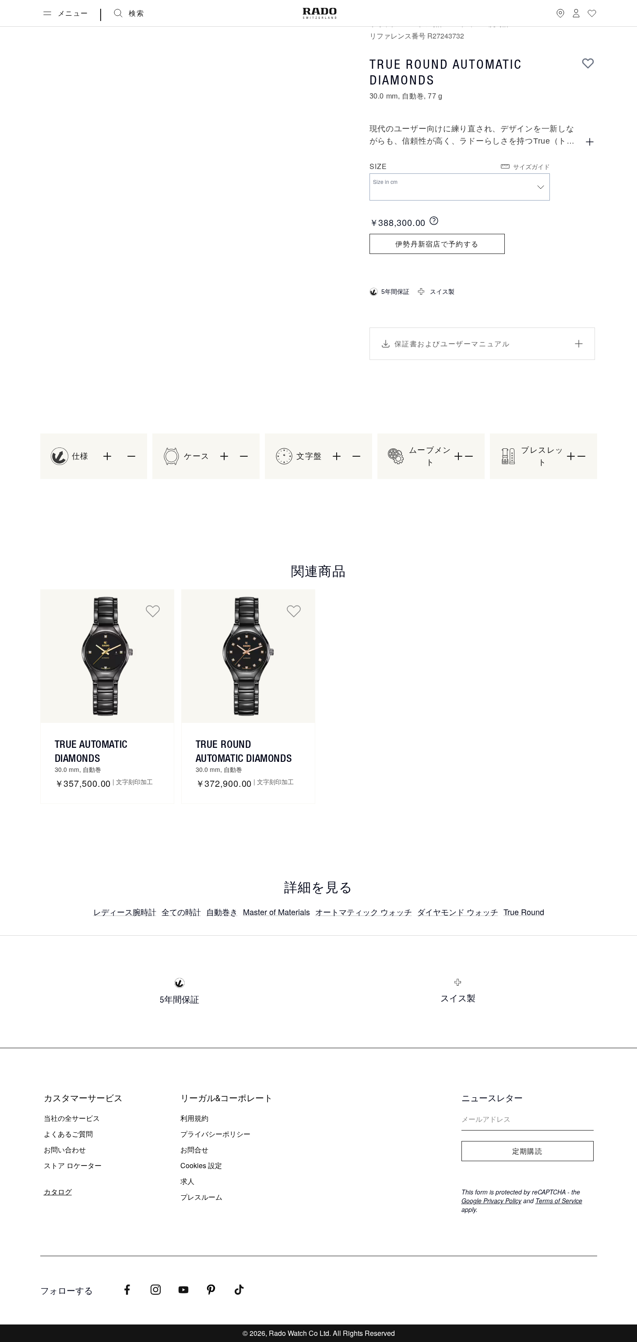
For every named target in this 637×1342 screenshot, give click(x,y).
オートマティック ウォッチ (363, 911)
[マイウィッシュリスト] (592, 13)
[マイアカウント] (576, 13)
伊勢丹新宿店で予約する (437, 244)
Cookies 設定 (201, 1165)
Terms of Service (558, 1200)
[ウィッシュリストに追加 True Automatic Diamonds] (153, 611)
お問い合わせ (65, 1150)
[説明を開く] (589, 142)
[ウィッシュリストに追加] (588, 63)
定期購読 (527, 1151)
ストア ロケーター (73, 1165)
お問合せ (194, 1150)
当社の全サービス (72, 1118)
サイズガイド (531, 166)
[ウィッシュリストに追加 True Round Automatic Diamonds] (294, 611)
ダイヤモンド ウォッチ (457, 911)
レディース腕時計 (124, 911)
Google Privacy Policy (491, 1200)
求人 (187, 1181)
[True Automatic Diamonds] (107, 656)
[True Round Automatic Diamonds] (248, 656)
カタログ (58, 1192)
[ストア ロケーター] (560, 13)
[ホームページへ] (319, 13)
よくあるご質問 (68, 1134)
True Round (523, 911)
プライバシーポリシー (215, 1134)
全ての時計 (181, 911)
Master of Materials (276, 911)
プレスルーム (201, 1197)
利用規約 (194, 1118)
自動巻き (222, 911)
